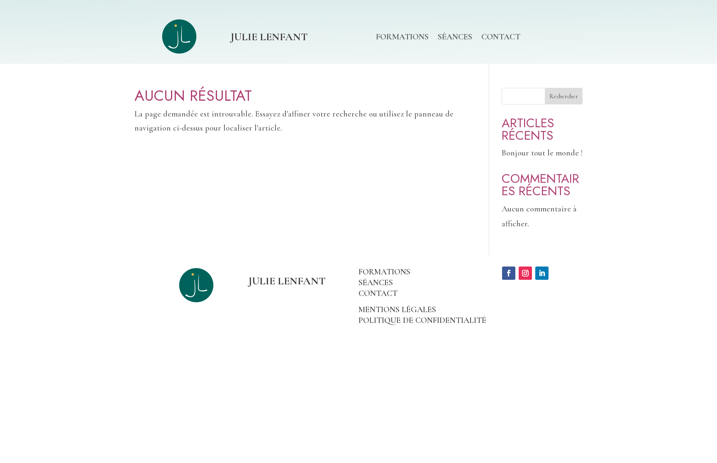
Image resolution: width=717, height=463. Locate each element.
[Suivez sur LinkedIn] (542, 273)
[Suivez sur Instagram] (525, 273)
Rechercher (563, 96)
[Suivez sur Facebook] (508, 273)
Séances (455, 38)
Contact (500, 38)
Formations (402, 38)
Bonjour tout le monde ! (542, 153)
